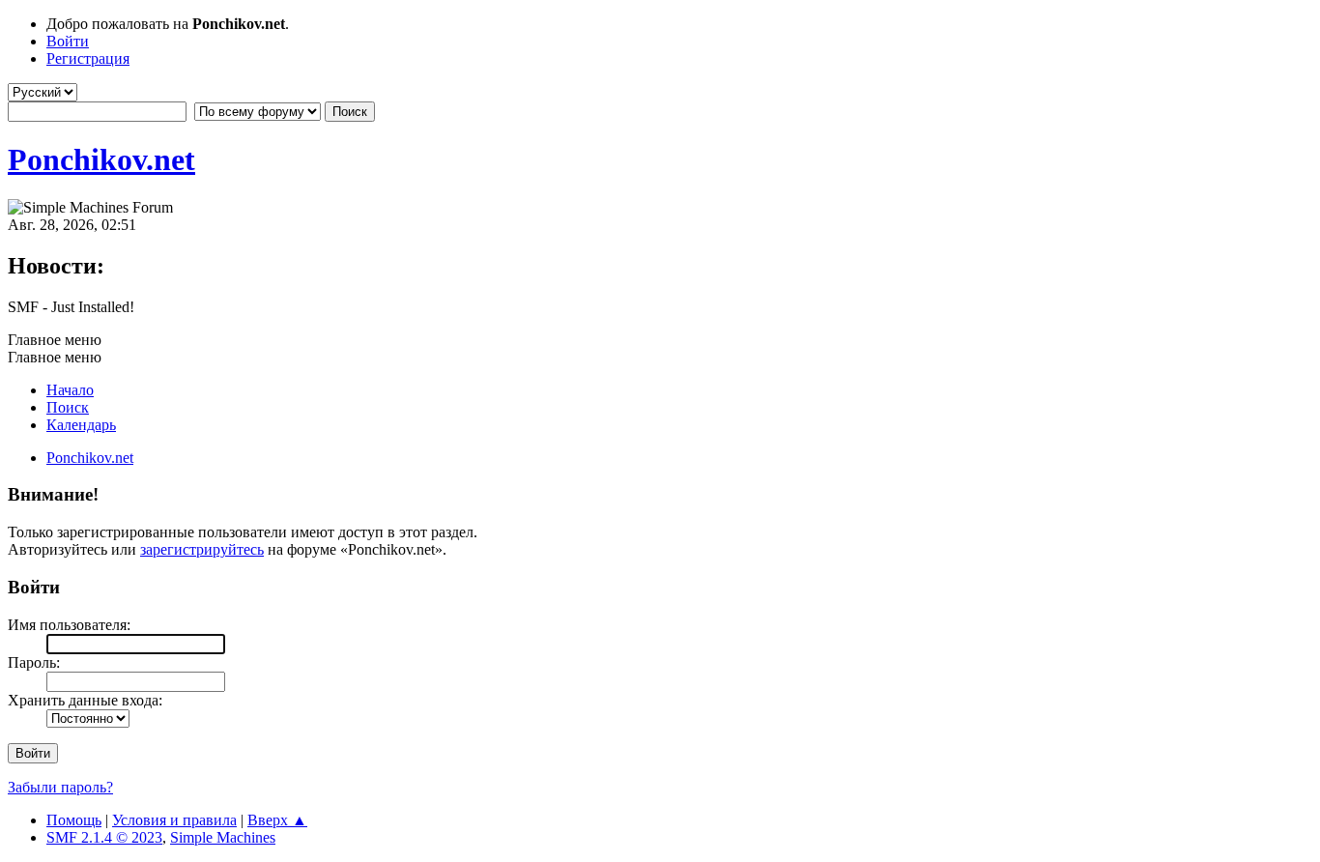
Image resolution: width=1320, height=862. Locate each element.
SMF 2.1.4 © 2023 (104, 837)
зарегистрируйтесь (202, 549)
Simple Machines (222, 837)
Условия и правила (174, 820)
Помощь (73, 820)
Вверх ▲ (277, 820)
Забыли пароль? (60, 787)
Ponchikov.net (101, 159)
